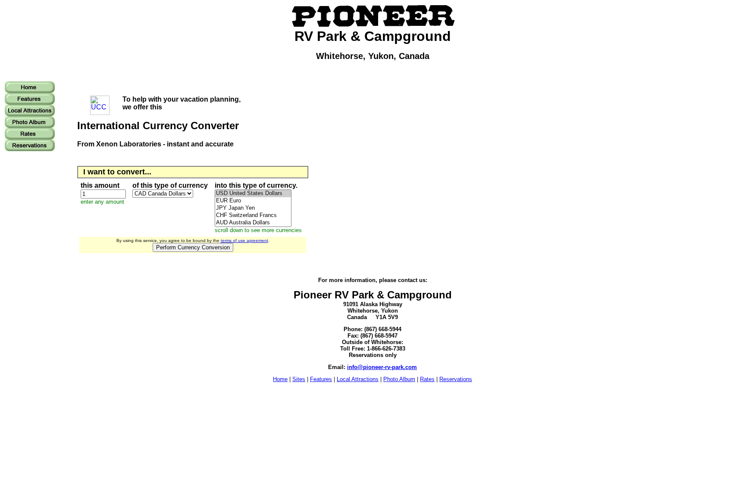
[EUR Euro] (253, 201)
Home (280, 379)
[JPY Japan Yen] (253, 208)
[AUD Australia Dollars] (253, 223)
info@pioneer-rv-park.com (382, 367)
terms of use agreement (244, 240)
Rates (427, 379)
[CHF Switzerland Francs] (253, 215)
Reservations (455, 379)
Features (321, 379)
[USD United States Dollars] (253, 193)
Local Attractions (358, 379)
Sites (298, 379)
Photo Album (399, 379)
